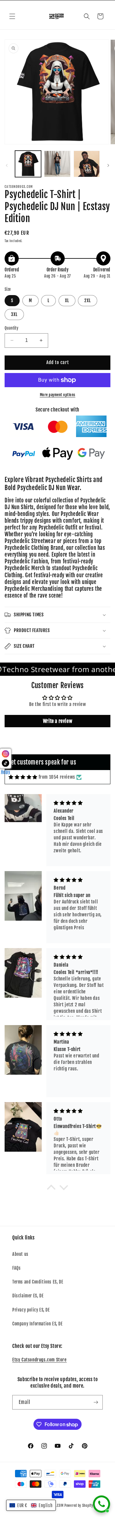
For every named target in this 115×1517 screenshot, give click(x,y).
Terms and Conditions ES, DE (37, 1281)
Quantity (11, 328)
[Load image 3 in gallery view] (87, 164)
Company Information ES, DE (37, 1323)
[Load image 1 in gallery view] (28, 164)
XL (67, 300)
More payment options (57, 394)
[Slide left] (6, 165)
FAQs (16, 1268)
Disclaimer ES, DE (28, 1295)
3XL (14, 314)
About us (20, 1254)
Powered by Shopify (78, 1505)
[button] (12, 16)
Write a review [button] (57, 721)
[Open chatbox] (101, 1504)
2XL (87, 300)
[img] (23, 777)
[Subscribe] (95, 1402)
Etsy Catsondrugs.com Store (39, 1360)
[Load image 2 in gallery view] (57, 164)
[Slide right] (108, 165)
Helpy (5, 771)
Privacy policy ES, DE (31, 1309)
